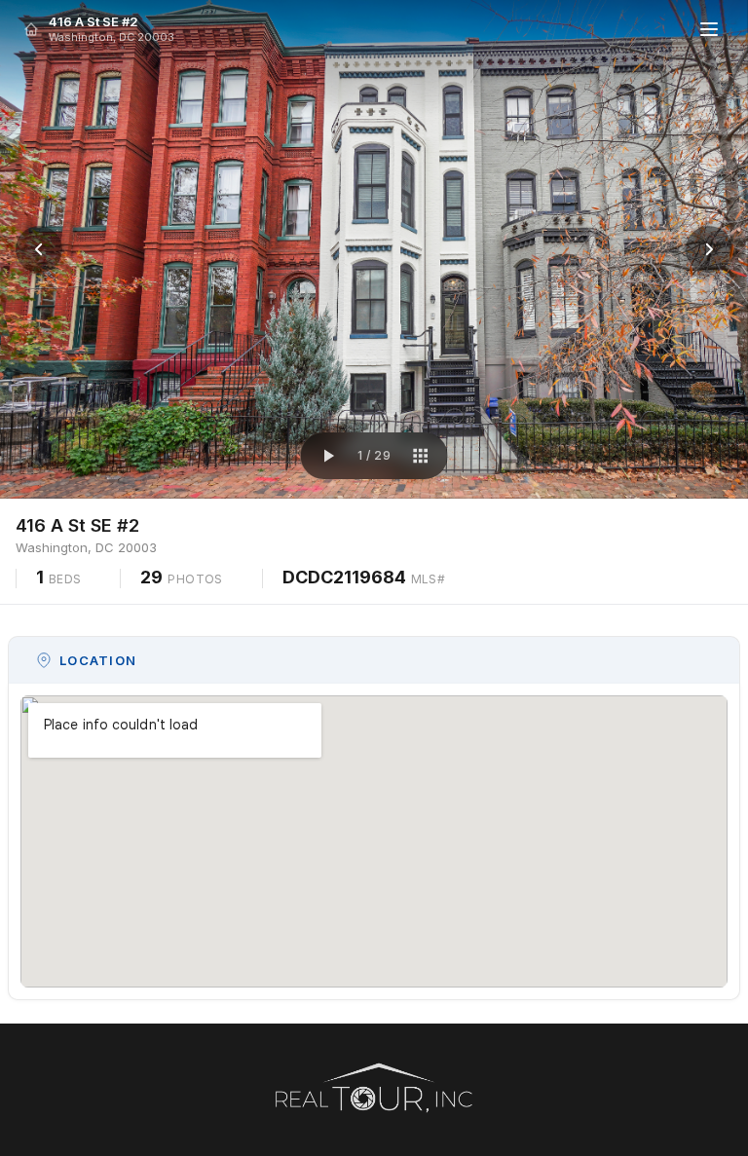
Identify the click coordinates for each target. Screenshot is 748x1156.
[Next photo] (709, 249)
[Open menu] (709, 29)
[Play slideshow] (328, 455)
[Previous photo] (39, 249)
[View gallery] (419, 455)
